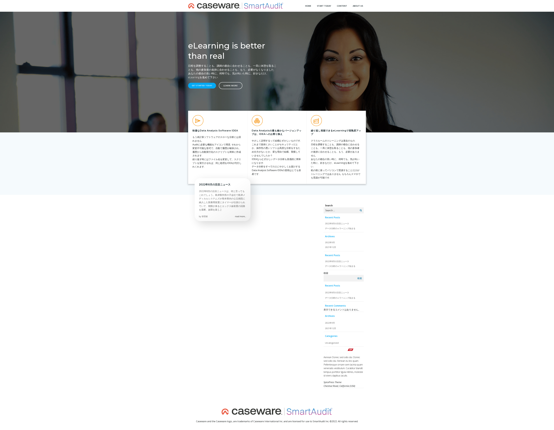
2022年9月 (330, 242)
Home (308, 5)
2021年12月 (330, 247)
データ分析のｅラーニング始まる (340, 228)
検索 (326, 273)
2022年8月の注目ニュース (337, 223)
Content (342, 5)
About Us (358, 5)
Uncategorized (332, 342)
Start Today (324, 5)
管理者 (205, 216)
